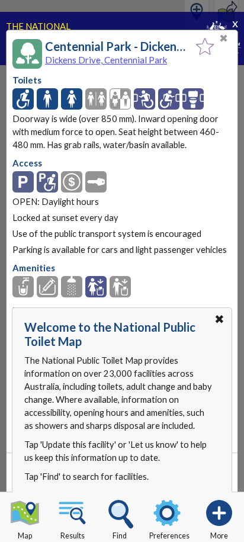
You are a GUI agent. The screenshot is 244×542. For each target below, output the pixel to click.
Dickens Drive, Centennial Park (106, 59)
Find (120, 535)
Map (25, 535)
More (219, 535)
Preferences (169, 535)
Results (72, 535)
